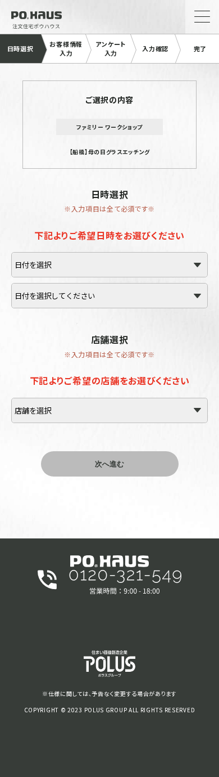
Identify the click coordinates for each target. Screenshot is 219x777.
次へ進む (109, 464)
